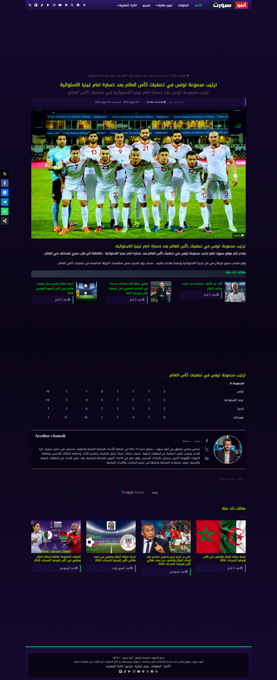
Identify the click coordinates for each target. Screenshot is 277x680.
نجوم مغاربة (165, 5)
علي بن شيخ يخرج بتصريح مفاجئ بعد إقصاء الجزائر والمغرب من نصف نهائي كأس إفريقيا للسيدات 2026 (169, 560)
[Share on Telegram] (4, 202)
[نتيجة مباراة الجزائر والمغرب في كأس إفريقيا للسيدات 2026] (221, 536)
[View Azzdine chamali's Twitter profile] (207, 449)
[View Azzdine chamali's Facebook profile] (207, 441)
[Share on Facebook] (4, 183)
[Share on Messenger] (4, 192)
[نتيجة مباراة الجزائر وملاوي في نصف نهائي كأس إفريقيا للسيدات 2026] (111, 536)
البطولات (183, 5)
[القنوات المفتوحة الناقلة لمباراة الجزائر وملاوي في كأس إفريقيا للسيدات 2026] (56, 536)
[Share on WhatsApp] (4, 211)
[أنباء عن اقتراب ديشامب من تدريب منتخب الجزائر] (235, 291)
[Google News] (133, 492)
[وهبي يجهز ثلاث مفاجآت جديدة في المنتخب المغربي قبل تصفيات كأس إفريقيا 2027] (161, 291)
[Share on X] (4, 174)
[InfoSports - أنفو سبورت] (229, 5)
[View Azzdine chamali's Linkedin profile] (207, 458)
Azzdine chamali (154, 102)
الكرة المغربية (128, 5)
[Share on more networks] (4, 221)
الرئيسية (182, 75)
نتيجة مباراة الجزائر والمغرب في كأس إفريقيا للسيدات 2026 (224, 558)
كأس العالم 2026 (230, 479)
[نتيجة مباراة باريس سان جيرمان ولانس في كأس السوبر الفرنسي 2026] (86, 291)
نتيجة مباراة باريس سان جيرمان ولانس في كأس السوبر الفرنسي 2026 (54, 288)
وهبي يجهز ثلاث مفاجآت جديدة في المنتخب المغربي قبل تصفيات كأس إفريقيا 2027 (128, 288)
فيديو (146, 5)
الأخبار (198, 5)
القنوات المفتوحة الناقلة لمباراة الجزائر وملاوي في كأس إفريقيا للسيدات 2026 (57, 558)
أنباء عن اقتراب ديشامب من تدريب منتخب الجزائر (202, 286)
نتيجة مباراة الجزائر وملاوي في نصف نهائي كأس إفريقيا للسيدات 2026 (115, 558)
